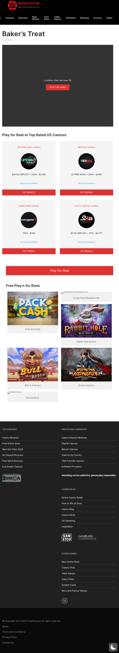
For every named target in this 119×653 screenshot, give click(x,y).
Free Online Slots (11, 443)
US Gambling (68, 520)
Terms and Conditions (13, 631)
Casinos (10, 17)
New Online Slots (70, 561)
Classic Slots (68, 567)
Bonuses (23, 17)
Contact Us (8, 642)
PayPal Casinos (69, 443)
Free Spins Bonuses (12, 460)
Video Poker (68, 579)
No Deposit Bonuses (12, 455)
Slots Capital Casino (87, 206)
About (5, 626)
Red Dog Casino (86, 147)
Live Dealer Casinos (12, 466)
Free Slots (46, 17)
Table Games (57, 17)
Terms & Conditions (29, 183)
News (109, 17)
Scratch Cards (69, 585)
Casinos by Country (72, 455)
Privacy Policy (9, 637)
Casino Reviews (10, 437)
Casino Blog (68, 509)
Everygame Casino (29, 206)
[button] (113, 647)
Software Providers (72, 466)
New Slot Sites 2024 (12, 449)
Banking (84, 17)
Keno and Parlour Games (74, 590)
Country (97, 17)
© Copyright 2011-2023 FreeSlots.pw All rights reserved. (31, 621)
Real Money (35, 17)
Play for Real (59, 270)
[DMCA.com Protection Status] (11, 477)
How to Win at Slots (72, 503)
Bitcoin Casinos (70, 449)
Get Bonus (29, 192)
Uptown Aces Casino (28, 147)
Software (71, 17)
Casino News (68, 515)
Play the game (58, 87)
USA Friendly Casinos (73, 460)
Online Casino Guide (72, 497)
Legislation (67, 526)
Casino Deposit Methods (74, 437)
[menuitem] (9, 18)
